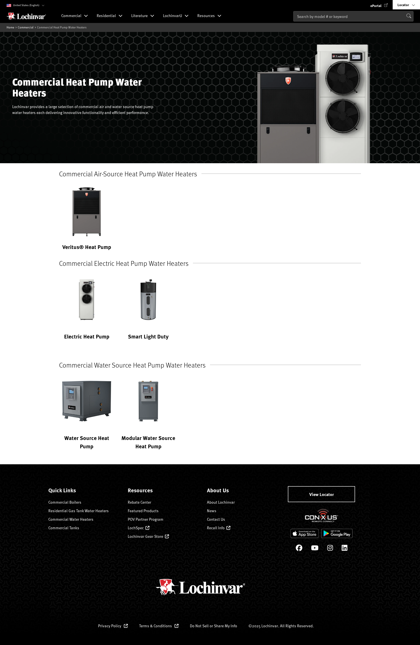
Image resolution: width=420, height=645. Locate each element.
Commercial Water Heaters (70, 519)
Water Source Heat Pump (86, 442)
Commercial (25, 27)
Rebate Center (139, 502)
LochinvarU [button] (173, 15)
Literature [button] (140, 15)
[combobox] (353, 16)
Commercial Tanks (63, 528)
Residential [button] (107, 15)
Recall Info (216, 528)
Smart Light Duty (148, 336)
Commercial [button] (71, 15)
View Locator (321, 494)
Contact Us (216, 519)
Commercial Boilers (64, 502)
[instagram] (330, 548)
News (211, 511)
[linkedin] (344, 548)
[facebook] (299, 548)
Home (10, 27)
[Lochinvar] (26, 16)
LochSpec (136, 528)
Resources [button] (206, 15)
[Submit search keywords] (294, 25)
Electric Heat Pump (86, 336)
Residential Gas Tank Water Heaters (78, 511)
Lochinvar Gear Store (145, 536)
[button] (379, 4)
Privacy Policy (110, 626)
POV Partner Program (145, 519)
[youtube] (314, 548)
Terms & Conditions (156, 626)
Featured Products (143, 511)
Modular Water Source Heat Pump (148, 442)
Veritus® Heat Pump (86, 247)
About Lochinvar (221, 502)
